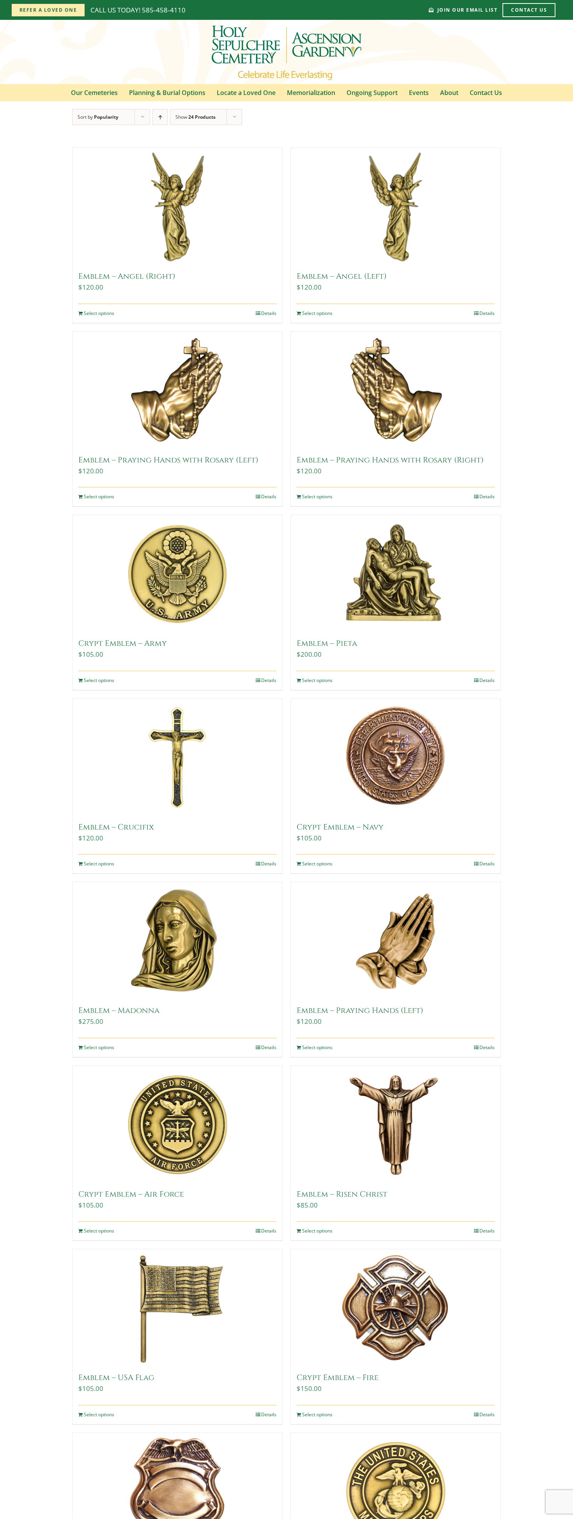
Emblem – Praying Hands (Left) (360, 1010)
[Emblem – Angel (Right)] (177, 206)
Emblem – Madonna (118, 1010)
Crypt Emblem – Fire (337, 1377)
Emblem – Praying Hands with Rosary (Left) (168, 460)
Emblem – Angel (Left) (342, 276)
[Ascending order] (160, 117)
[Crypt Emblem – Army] (177, 573)
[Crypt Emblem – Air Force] (177, 1124)
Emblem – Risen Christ (342, 1194)
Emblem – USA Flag (116, 1377)
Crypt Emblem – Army (122, 643)
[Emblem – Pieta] (395, 573)
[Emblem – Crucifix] (177, 757)
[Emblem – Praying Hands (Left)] (395, 940)
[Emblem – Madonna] (177, 940)
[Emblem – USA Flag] (177, 1307)
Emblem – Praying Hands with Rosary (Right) (390, 460)
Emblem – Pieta (327, 643)
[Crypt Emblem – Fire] (395, 1307)
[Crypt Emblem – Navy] (395, 757)
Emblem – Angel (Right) (126, 276)
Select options (99, 313)
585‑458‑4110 (164, 9)
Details (268, 313)
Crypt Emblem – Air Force (131, 1194)
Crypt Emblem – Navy (340, 827)
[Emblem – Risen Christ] (395, 1124)
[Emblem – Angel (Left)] (395, 206)
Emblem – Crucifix (116, 827)
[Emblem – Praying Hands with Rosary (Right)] (395, 390)
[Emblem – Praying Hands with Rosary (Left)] (177, 390)
